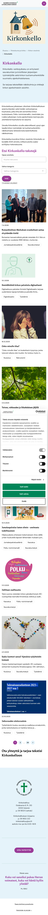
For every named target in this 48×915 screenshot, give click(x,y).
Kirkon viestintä (34, 51)
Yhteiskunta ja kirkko (18, 51)
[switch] (42, 457)
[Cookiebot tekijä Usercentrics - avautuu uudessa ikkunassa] (35, 411)
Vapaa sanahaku (8, 155)
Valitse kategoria (8, 167)
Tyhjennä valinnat (9, 183)
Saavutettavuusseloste (24, 904)
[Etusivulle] (10, 3)
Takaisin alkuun (23, 911)
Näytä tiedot (36, 480)
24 (28, 743)
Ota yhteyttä (24, 850)
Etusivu (5, 51)
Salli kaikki (24, 487)
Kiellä (24, 501)
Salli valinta (24, 494)
